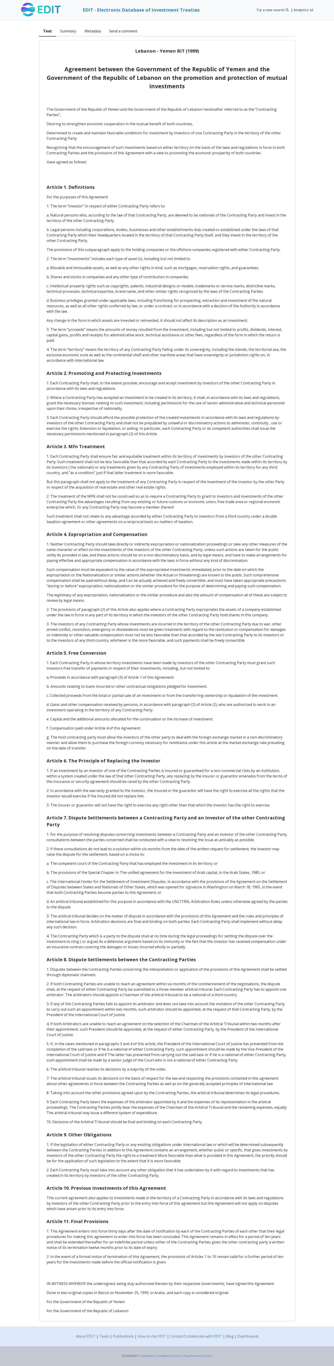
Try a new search (270, 10)
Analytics (302, 10)
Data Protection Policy (198, 1356)
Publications (123, 1336)
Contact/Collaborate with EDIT (196, 1336)
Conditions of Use (169, 1356)
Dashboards (248, 1336)
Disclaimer (148, 1356)
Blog (230, 1336)
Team (104, 1336)
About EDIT (85, 1336)
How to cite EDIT (152, 1336)
